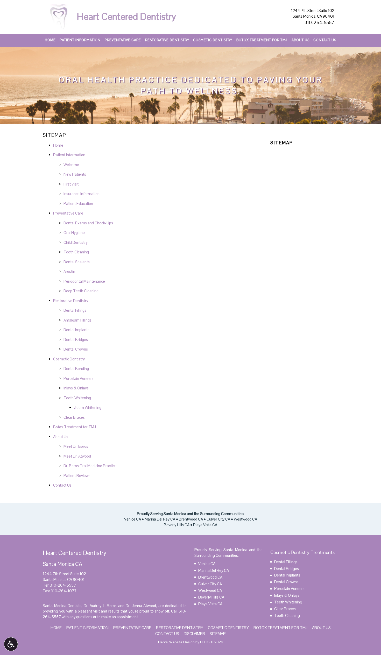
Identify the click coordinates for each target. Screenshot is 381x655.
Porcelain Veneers (79, 378)
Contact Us (324, 40)
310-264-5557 (319, 22)
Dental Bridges (76, 339)
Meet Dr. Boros (76, 446)
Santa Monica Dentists (62, 605)
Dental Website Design (176, 642)
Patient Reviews (77, 475)
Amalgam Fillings (77, 320)
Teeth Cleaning (76, 252)
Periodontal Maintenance (84, 281)
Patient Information (80, 40)
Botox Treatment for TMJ (261, 40)
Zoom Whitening (87, 407)
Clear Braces (74, 417)
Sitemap (281, 143)
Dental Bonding (76, 368)
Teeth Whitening (77, 397)
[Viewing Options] (11, 644)
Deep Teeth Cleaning (81, 290)
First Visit (71, 184)
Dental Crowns (76, 349)
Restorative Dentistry (167, 40)
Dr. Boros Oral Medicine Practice (90, 465)
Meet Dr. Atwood (77, 456)
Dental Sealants (77, 261)
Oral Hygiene (74, 232)
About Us (300, 40)
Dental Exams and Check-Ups (88, 222)
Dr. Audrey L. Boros (100, 605)
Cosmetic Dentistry (212, 40)
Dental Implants (76, 329)
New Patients (75, 174)
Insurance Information (82, 193)
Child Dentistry (76, 242)
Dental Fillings (75, 310)
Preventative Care (123, 40)
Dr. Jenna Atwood (141, 605)
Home (50, 40)
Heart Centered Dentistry (126, 17)
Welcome (71, 164)
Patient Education (78, 203)
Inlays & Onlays (76, 388)
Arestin (69, 271)
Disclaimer (194, 633)
